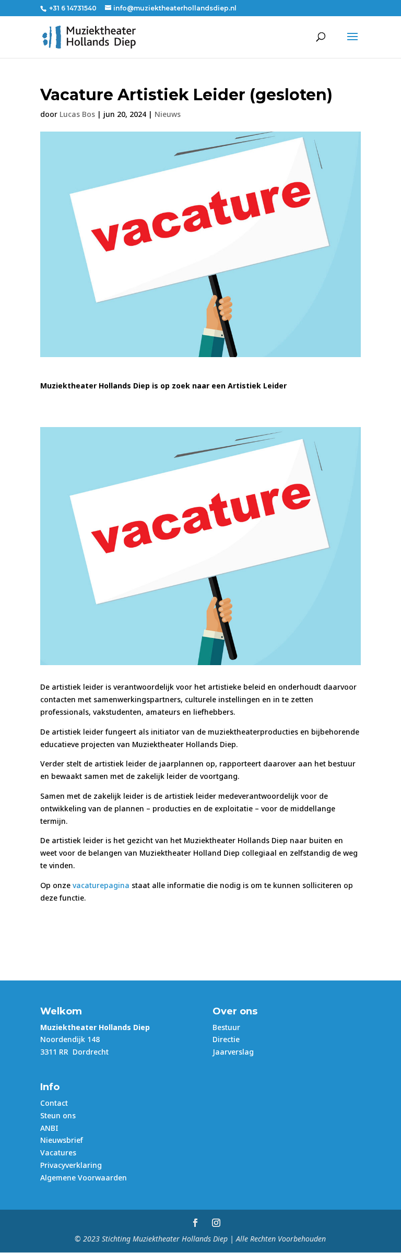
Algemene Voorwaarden (83, 1178)
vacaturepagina (101, 885)
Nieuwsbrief (61, 1140)
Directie (226, 1039)
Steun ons (58, 1115)
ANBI (49, 1128)
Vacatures (58, 1152)
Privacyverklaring (71, 1165)
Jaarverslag (233, 1052)
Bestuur (226, 1027)
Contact (54, 1103)
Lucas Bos (77, 114)
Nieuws (168, 114)
